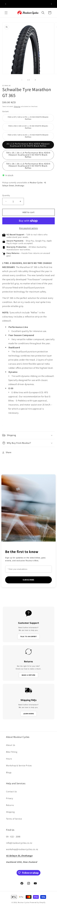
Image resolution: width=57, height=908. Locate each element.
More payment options (28, 228)
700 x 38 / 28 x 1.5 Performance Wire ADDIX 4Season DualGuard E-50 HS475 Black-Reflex (28, 165)
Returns (10, 805)
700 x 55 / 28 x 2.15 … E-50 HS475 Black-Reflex (28, 136)
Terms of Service (14, 818)
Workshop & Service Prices (19, 765)
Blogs (9, 772)
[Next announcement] (51, 4)
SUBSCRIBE (28, 580)
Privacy (9, 798)
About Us (10, 745)
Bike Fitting (11, 752)
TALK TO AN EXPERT (28, 636)
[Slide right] (35, 80)
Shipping (17, 106)
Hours (9, 758)
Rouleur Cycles (23, 902)
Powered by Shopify (37, 902)
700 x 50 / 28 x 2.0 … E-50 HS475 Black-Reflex (28, 128)
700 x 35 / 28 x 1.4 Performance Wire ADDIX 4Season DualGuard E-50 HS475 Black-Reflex (28, 154)
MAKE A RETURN (28, 675)
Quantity (6, 195)
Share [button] (8, 452)
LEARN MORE (28, 714)
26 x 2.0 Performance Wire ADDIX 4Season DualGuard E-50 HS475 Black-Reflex (28, 144)
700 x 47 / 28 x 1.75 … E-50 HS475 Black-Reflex (28, 119)
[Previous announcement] (5, 4)
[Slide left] (22, 80)
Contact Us (11, 791)
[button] (6, 12)
